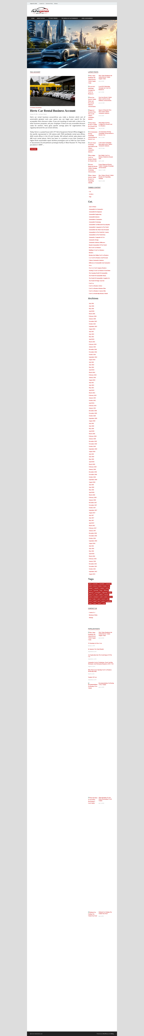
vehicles (99, 603)
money (110, 596)
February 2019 (92, 466)
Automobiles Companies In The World (99, 227)
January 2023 (92, 398)
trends (90, 603)
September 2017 (93, 510)
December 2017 (93, 502)
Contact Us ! (41, 3)
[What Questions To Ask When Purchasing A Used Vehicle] (93, 797)
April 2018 (91, 492)
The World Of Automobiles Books (97, 275)
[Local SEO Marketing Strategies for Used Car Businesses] (93, 86)
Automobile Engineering (36, 107)
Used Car (91, 283)
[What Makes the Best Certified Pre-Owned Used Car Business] (93, 122)
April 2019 (91, 461)
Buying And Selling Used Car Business (99, 255)
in (93, 594)
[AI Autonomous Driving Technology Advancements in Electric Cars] (93, 132)
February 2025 (92, 344)
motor (90, 599)
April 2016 (91, 553)
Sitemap (56, 3)
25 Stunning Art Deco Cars (95, 643)
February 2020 (92, 436)
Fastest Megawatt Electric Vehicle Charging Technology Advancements (106, 166)
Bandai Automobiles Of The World (98, 245)
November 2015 (93, 566)
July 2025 (91, 331)
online (94, 599)
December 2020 (93, 410)
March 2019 (92, 464)
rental (98, 599)
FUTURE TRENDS (53, 18)
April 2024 (91, 369)
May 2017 (91, 520)
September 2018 (93, 479)
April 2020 (91, 431)
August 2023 (92, 380)
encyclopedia (98, 592)
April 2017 (91, 523)
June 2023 (91, 385)
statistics (103, 601)
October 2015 (92, 569)
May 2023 (91, 387)
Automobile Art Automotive (96, 209)
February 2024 (92, 375)
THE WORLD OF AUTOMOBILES (69, 18)
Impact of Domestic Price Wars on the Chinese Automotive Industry (105, 111)
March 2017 (92, 525)
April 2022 (91, 403)
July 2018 (91, 484)
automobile (95, 583)
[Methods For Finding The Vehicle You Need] (93, 912)
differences (91, 592)
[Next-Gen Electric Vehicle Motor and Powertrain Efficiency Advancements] (93, 97)
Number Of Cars (92, 677)
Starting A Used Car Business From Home (99, 270)
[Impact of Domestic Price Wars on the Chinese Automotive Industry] (93, 110)
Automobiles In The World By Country (99, 232)
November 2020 (93, 413)
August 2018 (92, 482)
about (90, 583)
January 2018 (92, 500)
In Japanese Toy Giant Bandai (96, 649)
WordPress (105, 1033)
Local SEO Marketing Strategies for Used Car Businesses (105, 88)
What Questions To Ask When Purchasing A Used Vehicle (105, 799)
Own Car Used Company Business (97, 268)
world (104, 603)
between (95, 586)
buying (104, 586)
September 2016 (93, 540)
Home (32, 18)
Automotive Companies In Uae (97, 237)
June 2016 (91, 548)
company (102, 588)
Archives (91, 194)
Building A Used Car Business (96, 250)
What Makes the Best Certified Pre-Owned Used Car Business (105, 124)
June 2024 (91, 364)
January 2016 (92, 561)
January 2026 (92, 318)
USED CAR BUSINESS (87, 18)
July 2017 (91, 515)
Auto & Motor (92, 206)
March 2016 (92, 556)
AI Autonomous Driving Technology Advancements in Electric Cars (106, 133)
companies (96, 588)
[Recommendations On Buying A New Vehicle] (93, 683)
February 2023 (92, 395)
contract (107, 588)
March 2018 (92, 495)
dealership (96, 590)
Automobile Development (95, 211)
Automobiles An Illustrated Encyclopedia (99, 224)
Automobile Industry (94, 217)
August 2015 (92, 574)
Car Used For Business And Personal (98, 257)
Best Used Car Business (95, 247)
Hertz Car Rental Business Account (52, 110)
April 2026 (91, 311)
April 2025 (91, 339)
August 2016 (92, 543)
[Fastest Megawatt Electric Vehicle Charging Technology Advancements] (93, 164)
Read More (33, 149)
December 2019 (93, 441)
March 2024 (92, 372)
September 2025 (93, 326)
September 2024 (93, 357)
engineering (104, 592)
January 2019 (92, 469)
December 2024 (93, 349)
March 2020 (92, 433)
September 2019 (93, 449)
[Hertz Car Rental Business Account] (57, 91)
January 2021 (92, 408)
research (103, 599)
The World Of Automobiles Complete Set (99, 278)
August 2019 (92, 451)
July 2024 (91, 362)
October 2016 (92, 538)
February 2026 (92, 316)
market (90, 596)
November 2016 (93, 535)
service (90, 601)
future (110, 592)
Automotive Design (94, 240)
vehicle (94, 603)
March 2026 (92, 313)
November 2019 (93, 444)
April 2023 (91, 390)
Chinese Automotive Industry (96, 260)
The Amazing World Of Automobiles (98, 273)
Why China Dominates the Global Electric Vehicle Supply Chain (105, 77)
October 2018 (92, 477)
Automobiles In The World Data (97, 234)
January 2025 (92, 347)
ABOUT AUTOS (41, 18)
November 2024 (93, 352)
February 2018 (92, 497)
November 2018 (93, 474)
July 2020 (91, 423)
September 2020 (93, 418)
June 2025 (91, 334)
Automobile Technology (95, 222)
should (94, 601)
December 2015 (93, 563)
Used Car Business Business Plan (97, 288)
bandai (90, 586)
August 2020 (92, 421)
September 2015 (93, 571)
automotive (108, 583)
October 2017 (92, 507)
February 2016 (92, 558)
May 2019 (91, 459)
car (108, 586)
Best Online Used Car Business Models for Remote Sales (106, 157)
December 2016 (93, 533)
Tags (90, 196)
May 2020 (91, 428)
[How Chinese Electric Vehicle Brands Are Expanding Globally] (93, 175)
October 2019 (92, 446)
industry (101, 594)
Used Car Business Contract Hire (97, 291)
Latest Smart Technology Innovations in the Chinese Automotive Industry (105, 144)
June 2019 (91, 456)
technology (108, 601)
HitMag (112, 1033)
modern (105, 596)
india (97, 594)
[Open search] (113, 18)
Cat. (90, 191)
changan (90, 588)
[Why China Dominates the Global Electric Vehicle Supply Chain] (93, 75)
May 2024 (91, 367)
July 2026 (91, 303)
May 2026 (91, 308)
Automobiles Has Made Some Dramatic (99, 229)
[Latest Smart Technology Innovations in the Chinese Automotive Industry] (93, 142)
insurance (106, 594)
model (101, 596)
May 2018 (91, 489)
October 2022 (92, 400)
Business (91, 252)
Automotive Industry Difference (97, 242)
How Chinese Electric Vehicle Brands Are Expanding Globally (106, 177)
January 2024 (92, 377)
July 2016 (91, 546)
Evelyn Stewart (43, 114)
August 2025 (92, 329)
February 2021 (92, 405)
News (90, 265)
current (90, 590)
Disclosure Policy (49, 3)
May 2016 (91, 551)
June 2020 (91, 426)
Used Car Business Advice (95, 285)
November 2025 (93, 321)
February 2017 (92, 528)
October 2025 (92, 324)
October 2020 (92, 415)
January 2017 (92, 530)
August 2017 (92, 512)
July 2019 (91, 454)
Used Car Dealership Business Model (98, 293)
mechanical (96, 596)
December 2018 (93, 472)
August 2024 (92, 359)
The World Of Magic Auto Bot (96, 280)
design (101, 590)
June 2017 (91, 518)
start (99, 601)
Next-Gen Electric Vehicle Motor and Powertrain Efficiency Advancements (105, 99)
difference (106, 590)
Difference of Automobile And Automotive (99, 263)
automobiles (101, 583)
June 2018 (91, 487)
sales (108, 599)
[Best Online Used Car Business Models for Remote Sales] (93, 155)
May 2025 (91, 336)
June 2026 (91, 306)
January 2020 (92, 438)
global (90, 594)
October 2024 (92, 354)
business (100, 586)
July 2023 (91, 382)
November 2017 (93, 505)
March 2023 (92, 392)
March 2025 (92, 341)
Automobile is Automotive (95, 219)
